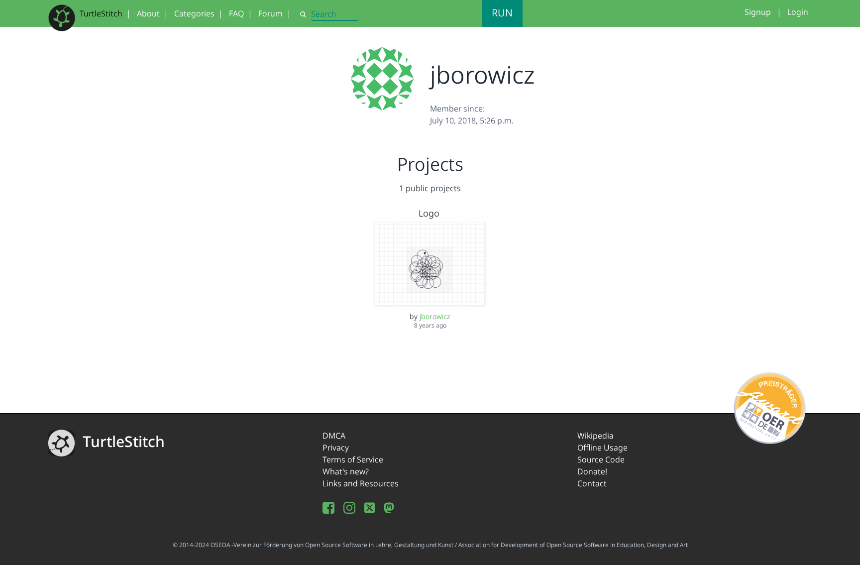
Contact (592, 483)
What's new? (345, 471)
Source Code (601, 459)
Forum (270, 13)
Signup (758, 11)
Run (502, 12)
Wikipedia (595, 435)
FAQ (236, 13)
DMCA (333, 435)
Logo (429, 213)
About (148, 13)
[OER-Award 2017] (770, 406)
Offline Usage (602, 447)
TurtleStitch (101, 13)
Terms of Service (352, 459)
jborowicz (435, 316)
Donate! (592, 471)
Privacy (335, 447)
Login (797, 11)
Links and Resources (360, 483)
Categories (194, 13)
